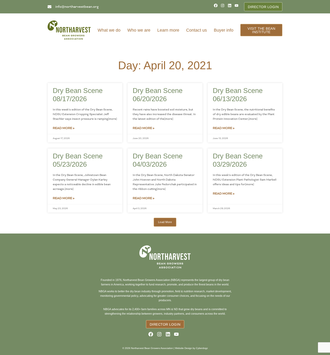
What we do (109, 30)
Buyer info (223, 30)
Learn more (168, 30)
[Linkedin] (231, 7)
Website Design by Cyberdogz (191, 348)
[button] (165, 222)
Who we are (138, 30)
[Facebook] (217, 7)
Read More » (63, 128)
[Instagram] (224, 7)
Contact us (196, 30)
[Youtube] (238, 7)
